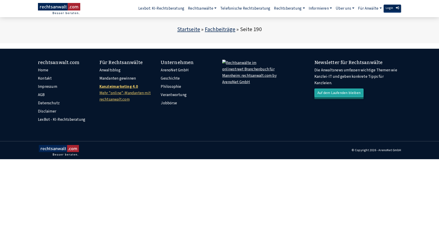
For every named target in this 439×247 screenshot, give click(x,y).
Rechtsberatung (288, 8)
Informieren (319, 8)
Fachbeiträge (220, 29)
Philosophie (171, 86)
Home (43, 70)
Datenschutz (49, 103)
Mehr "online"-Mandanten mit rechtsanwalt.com (125, 93)
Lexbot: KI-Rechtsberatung (161, 8)
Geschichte (170, 78)
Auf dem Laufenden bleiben (339, 92)
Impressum (47, 86)
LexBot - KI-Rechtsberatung (61, 119)
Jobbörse (169, 103)
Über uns (343, 8)
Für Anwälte (368, 8)
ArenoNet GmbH (175, 70)
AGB (41, 95)
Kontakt (45, 78)
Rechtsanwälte (200, 8)
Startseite (188, 29)
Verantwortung (174, 95)
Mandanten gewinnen (117, 78)
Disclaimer (47, 111)
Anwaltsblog (109, 70)
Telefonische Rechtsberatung (245, 8)
